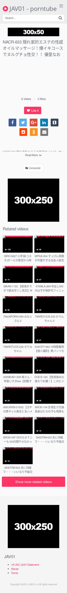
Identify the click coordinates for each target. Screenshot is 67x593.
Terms (14, 573)
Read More (31, 155)
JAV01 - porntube (32, 9)
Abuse (15, 569)
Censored (34, 168)
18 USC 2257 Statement (25, 565)
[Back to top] (61, 585)
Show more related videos (33, 481)
